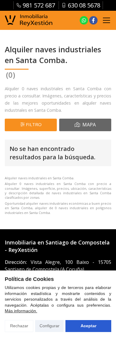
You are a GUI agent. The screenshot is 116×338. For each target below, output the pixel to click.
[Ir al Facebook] (93, 20)
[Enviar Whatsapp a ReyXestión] (84, 20)
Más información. (21, 310)
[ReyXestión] (28, 20)
